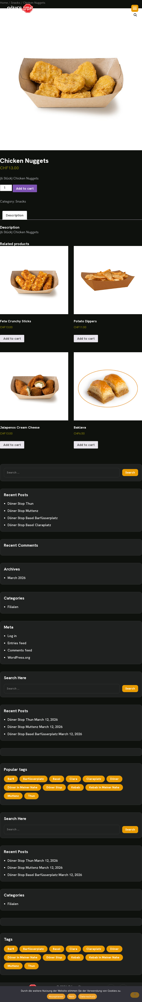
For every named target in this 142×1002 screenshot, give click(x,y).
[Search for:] (62, 472)
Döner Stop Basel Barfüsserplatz (33, 518)
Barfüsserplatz (33, 779)
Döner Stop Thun (20, 503)
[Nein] (134, 995)
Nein (72, 996)
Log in (12, 636)
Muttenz (13, 796)
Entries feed (17, 643)
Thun (31, 796)
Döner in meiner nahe (22, 787)
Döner (114, 779)
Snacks (21, 201)
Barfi (11, 779)
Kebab (75, 787)
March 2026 (17, 578)
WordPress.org (19, 657)
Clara (73, 779)
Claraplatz (93, 779)
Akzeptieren (56, 996)
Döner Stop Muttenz (23, 511)
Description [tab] (14, 215)
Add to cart (25, 188)
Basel (56, 779)
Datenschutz (87, 996)
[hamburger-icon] (134, 8)
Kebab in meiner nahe (104, 787)
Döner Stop (54, 787)
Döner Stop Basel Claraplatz (29, 525)
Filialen (13, 607)
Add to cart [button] (12, 338)
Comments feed (20, 650)
